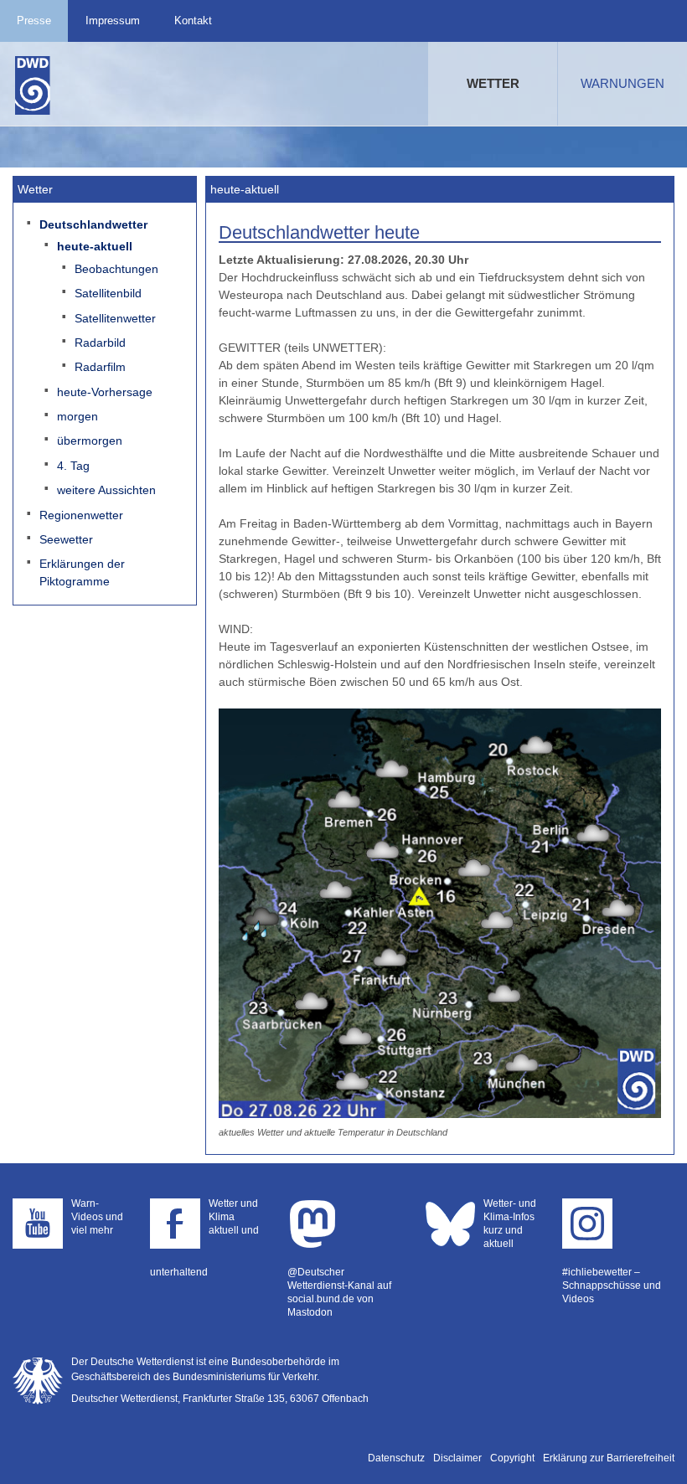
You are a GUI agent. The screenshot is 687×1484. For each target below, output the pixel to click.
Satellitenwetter (115, 318)
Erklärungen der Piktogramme (82, 572)
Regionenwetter (81, 515)
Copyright (512, 1458)
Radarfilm (100, 367)
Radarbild (100, 342)
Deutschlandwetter (93, 224)
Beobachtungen (116, 269)
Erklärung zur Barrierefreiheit (608, 1458)
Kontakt (193, 20)
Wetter (493, 83)
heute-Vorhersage (104, 392)
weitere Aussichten (106, 490)
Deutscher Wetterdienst (32, 85)
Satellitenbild (108, 293)
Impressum (112, 20)
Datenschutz (396, 1458)
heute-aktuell (94, 246)
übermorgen (89, 440)
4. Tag (73, 465)
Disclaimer (457, 1458)
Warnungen (622, 83)
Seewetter (66, 539)
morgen (77, 416)
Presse (34, 20)
